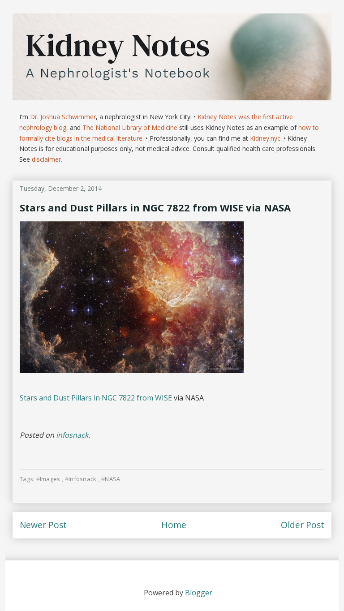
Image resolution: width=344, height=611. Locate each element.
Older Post (302, 525)
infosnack (72, 435)
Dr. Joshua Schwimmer (63, 116)
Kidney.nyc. (266, 138)
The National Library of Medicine (129, 127)
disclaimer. (47, 159)
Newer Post (43, 525)
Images (50, 479)
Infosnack (82, 479)
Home (173, 525)
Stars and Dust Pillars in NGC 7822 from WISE (96, 398)
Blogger (198, 593)
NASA (112, 479)
